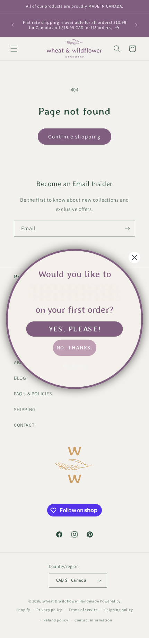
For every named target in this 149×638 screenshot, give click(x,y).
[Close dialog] (134, 257)
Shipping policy (118, 609)
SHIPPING (25, 409)
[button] (13, 48)
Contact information (93, 620)
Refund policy (55, 620)
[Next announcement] (136, 24)
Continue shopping (74, 136)
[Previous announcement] (12, 24)
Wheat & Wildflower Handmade (71, 601)
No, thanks (74, 366)
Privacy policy (49, 609)
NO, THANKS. (74, 347)
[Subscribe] (127, 229)
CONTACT (24, 425)
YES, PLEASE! (75, 328)
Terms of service (83, 609)
